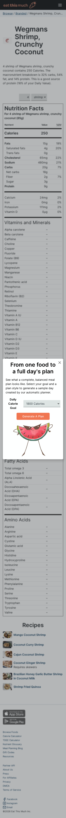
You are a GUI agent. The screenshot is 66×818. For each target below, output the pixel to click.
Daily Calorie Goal (13, 404)
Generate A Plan (33, 416)
